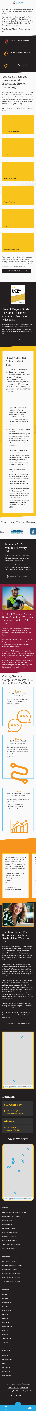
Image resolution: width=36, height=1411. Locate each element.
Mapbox (12, 1087)
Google (16, 1395)
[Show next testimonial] (31, 843)
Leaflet (6, 1086)
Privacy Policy (24, 1387)
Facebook (12, 1395)
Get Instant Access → (18, 340)
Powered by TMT (13, 1387)
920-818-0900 (19, 560)
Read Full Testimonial (6, 882)
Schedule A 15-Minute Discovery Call (16, 271)
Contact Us (29, 1407)
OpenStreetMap (18, 1086)
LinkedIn (20, 1395)
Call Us (6, 1407)
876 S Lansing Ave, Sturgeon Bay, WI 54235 (18, 1391)
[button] (22, 1037)
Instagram (24, 1395)
